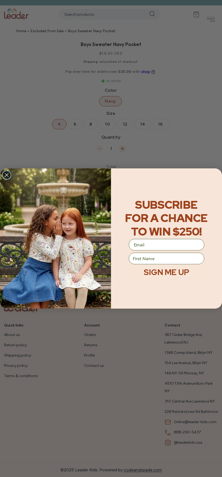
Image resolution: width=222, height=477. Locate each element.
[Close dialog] (7, 175)
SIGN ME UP (166, 272)
